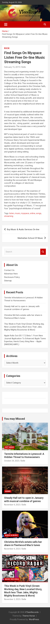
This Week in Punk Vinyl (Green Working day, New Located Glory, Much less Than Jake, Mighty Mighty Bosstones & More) (24, 327)
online (32, 213)
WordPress (34, 619)
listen (11, 213)
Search (43, 252)
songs (38, 213)
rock (6, 48)
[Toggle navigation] (5, 24)
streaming (8, 216)
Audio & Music (11, 535)
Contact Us (9, 270)
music (17, 213)
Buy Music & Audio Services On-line (23, 229)
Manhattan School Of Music (30, 238)
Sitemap (8, 280)
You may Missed (14, 418)
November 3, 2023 (12, 599)
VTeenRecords (32, 612)
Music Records (12, 579)
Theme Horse (28, 616)
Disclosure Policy (12, 277)
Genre (8, 491)
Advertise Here (11, 273)
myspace (25, 213)
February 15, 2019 (12, 67)
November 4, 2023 (12, 505)
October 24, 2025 (11, 461)
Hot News (9, 447)
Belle (24, 67)
